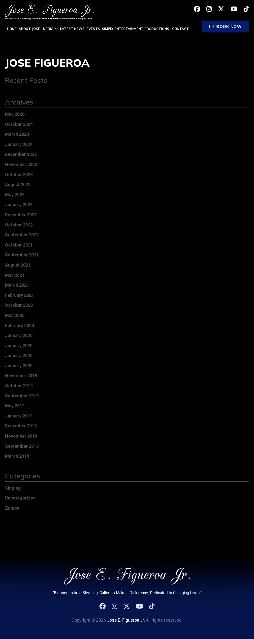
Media (48, 29)
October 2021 (19, 245)
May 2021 (15, 275)
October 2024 (19, 124)
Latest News (72, 29)
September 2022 (22, 234)
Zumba (12, 508)
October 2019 (19, 385)
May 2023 (15, 194)
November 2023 (21, 164)
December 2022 (21, 214)
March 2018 (17, 456)
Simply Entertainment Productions (136, 29)
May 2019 (15, 405)
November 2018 (21, 436)
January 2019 (18, 415)
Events (93, 29)
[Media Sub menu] (56, 28)
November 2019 (21, 375)
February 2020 (19, 325)
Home (12, 29)
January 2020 (18, 335)
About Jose (30, 29)
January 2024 (18, 144)
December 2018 (21, 425)
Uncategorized (20, 497)
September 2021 (22, 254)
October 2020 (19, 305)
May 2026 (15, 114)
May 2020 (15, 315)
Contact (180, 29)
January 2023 (18, 204)
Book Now (229, 26)
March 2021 (17, 285)
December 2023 (21, 154)
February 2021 (19, 295)
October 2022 (19, 224)
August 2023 (18, 184)
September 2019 (22, 395)
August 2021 (18, 265)
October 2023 (19, 174)
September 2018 (22, 446)
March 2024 (17, 134)
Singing (13, 488)
